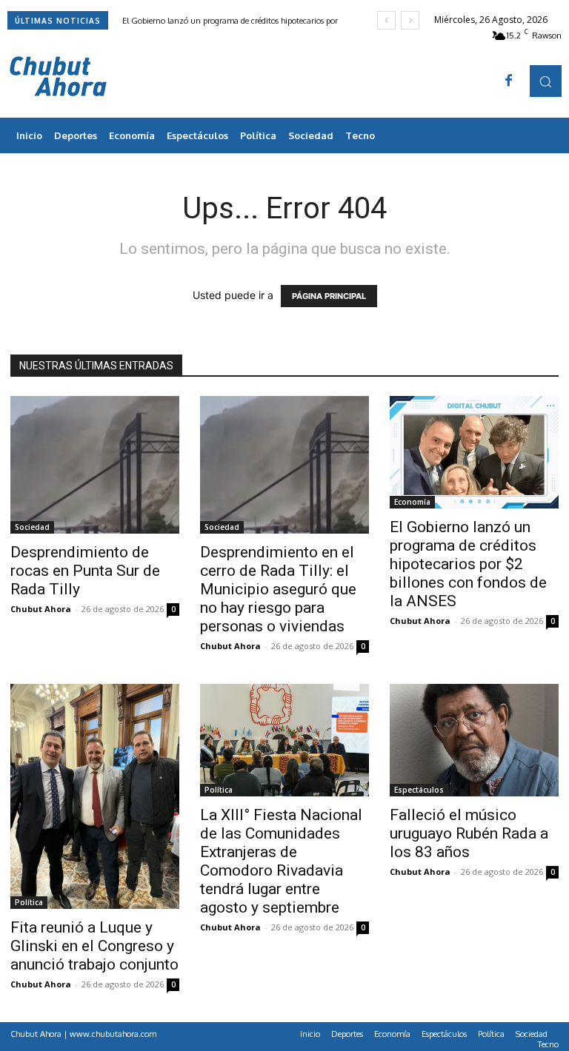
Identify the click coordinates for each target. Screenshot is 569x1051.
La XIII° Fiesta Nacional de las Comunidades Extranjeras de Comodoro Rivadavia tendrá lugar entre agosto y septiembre (281, 861)
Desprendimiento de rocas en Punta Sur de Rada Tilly (85, 570)
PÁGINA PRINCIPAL (329, 296)
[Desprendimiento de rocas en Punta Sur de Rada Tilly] (94, 465)
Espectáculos (419, 790)
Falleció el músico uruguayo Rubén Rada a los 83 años (469, 833)
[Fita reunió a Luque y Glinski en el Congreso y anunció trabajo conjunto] (94, 796)
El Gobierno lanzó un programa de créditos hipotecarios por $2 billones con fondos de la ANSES (468, 564)
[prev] (386, 20)
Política (29, 902)
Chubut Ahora (40, 608)
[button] (546, 81)
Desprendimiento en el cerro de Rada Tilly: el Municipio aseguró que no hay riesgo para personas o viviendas (278, 589)
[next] (410, 20)
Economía (412, 502)
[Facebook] (509, 81)
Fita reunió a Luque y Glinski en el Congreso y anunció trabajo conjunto (94, 946)
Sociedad (32, 527)
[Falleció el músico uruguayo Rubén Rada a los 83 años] (474, 740)
